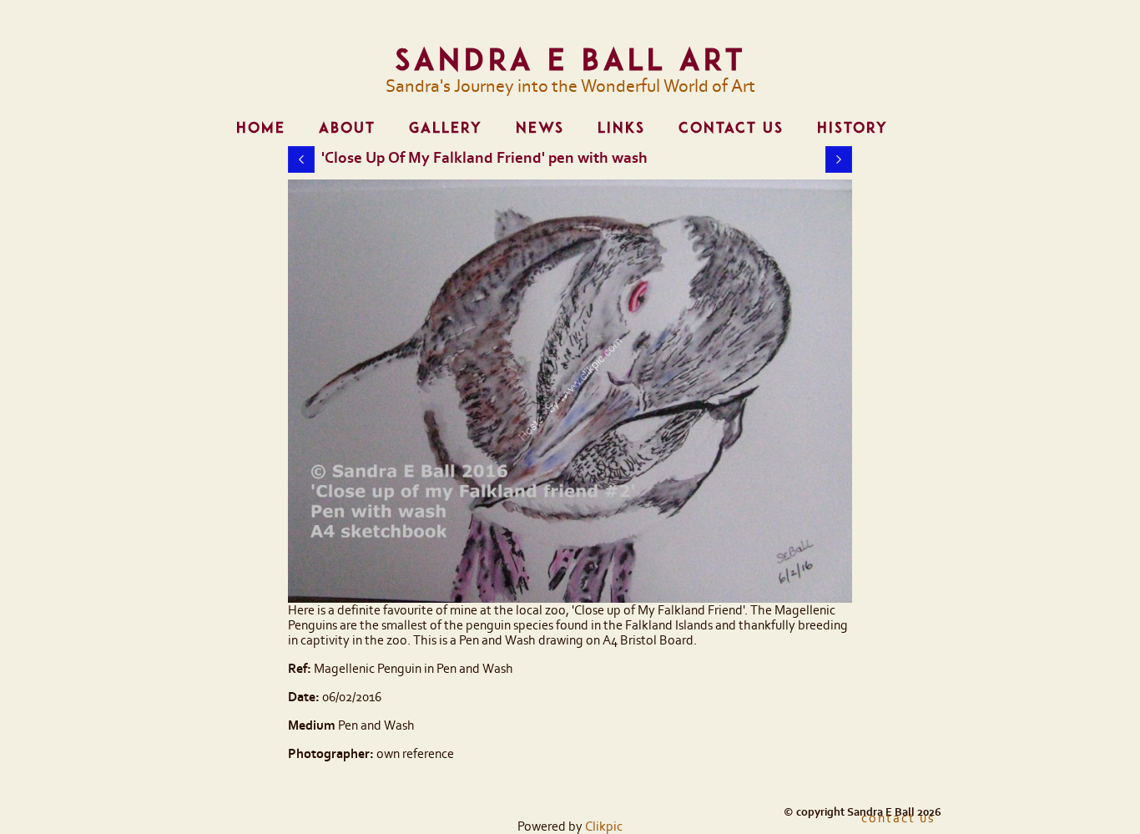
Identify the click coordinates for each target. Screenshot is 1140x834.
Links (621, 127)
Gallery (445, 127)
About (347, 127)
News (540, 127)
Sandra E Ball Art (570, 59)
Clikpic (604, 826)
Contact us (731, 127)
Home (260, 127)
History (852, 127)
